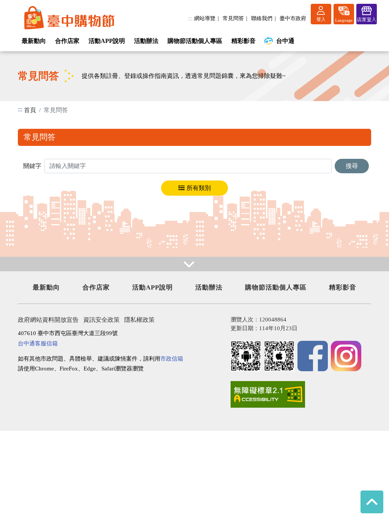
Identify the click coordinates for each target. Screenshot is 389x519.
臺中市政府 (293, 18)
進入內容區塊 (18, 4)
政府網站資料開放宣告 (48, 319)
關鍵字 (32, 166)
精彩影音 (243, 41)
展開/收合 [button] (194, 264)
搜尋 (352, 166)
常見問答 (233, 18)
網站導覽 (204, 18)
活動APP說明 (107, 41)
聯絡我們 (261, 18)
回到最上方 (372, 502)
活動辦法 (146, 41)
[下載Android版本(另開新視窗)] (246, 356)
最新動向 (34, 41)
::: (190, 18)
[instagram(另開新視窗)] (346, 356)
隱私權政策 (139, 319)
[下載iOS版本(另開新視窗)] (279, 356)
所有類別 (199, 188)
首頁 (30, 110)
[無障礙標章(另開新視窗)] (268, 394)
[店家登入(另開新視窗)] (366, 14)
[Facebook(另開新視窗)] (312, 356)
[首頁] (69, 18)
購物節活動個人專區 (195, 41)
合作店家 (67, 41)
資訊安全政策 (101, 319)
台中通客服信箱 (38, 343)
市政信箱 (171, 358)
